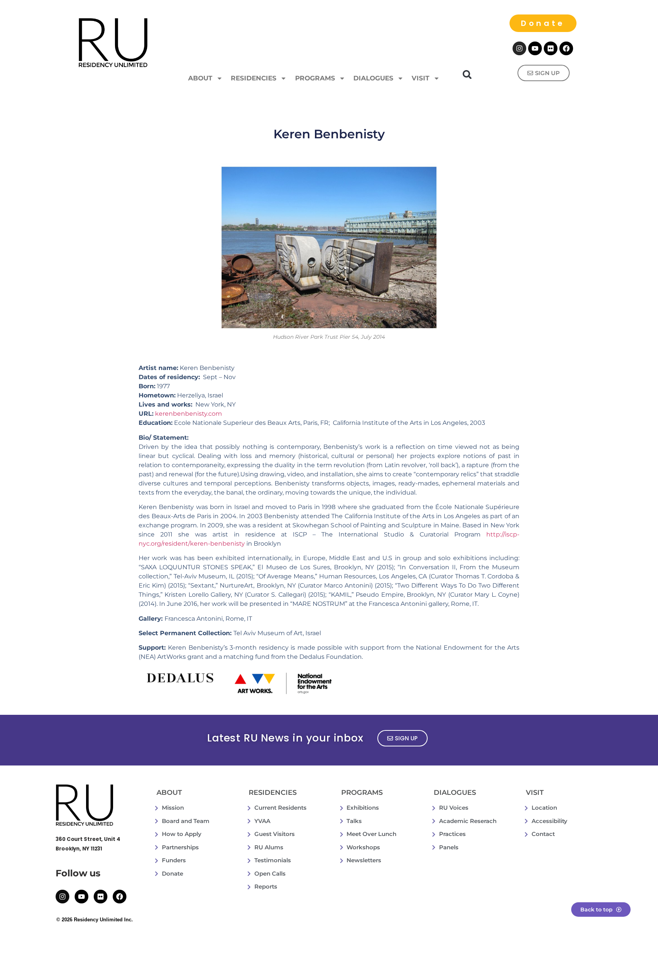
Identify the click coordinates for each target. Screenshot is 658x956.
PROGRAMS (315, 78)
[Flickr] (550, 48)
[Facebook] (566, 48)
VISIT (421, 78)
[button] (467, 74)
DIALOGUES (373, 78)
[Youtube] (535, 48)
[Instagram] (519, 48)
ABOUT (200, 78)
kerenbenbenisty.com (188, 413)
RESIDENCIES (253, 78)
